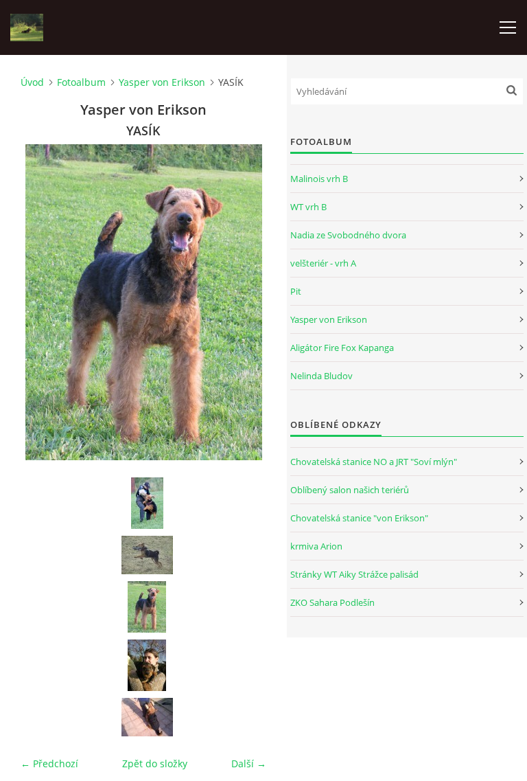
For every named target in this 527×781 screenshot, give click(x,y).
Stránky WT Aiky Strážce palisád (354, 574)
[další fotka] (244, 302)
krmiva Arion (316, 546)
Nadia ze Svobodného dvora (348, 235)
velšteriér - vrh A (323, 263)
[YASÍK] (147, 607)
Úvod (32, 82)
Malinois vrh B (319, 178)
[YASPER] (147, 555)
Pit (295, 291)
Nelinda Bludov (321, 376)
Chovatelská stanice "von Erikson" (359, 518)
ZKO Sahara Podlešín (332, 602)
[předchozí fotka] (42, 302)
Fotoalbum (81, 82)
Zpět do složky (154, 763)
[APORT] (147, 717)
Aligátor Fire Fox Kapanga (342, 347)
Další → (248, 763)
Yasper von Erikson (162, 82)
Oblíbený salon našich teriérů (349, 490)
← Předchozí (49, 763)
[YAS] (147, 665)
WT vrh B (308, 207)
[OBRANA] (147, 503)
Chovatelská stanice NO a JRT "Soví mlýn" (373, 461)
